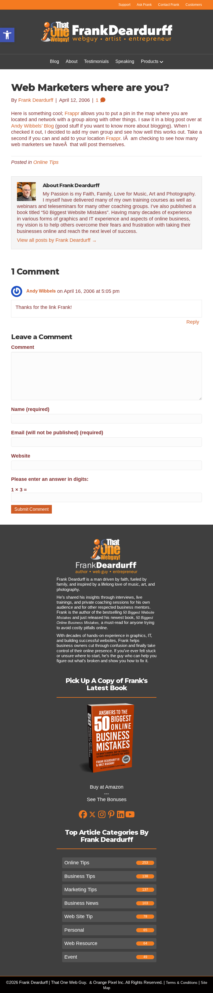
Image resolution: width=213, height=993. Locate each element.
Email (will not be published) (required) (57, 432)
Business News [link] (81, 903)
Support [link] (124, 5)
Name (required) (30, 409)
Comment (22, 347)
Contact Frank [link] (168, 5)
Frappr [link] (72, 113)
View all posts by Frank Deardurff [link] (57, 240)
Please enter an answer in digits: (49, 479)
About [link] (71, 61)
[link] (7, 35)
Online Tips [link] (46, 162)
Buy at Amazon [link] (106, 787)
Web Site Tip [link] (78, 916)
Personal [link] (74, 930)
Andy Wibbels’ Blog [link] (32, 126)
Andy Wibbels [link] (41, 291)
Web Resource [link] (80, 943)
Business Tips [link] (79, 876)
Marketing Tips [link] (80, 889)
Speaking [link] (124, 61)
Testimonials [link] (96, 61)
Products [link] (149, 61)
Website (20, 456)
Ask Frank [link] (144, 5)
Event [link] (70, 957)
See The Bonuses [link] (106, 799)
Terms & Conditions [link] (181, 983)
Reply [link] (192, 322)
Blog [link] (54, 61)
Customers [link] (194, 5)
